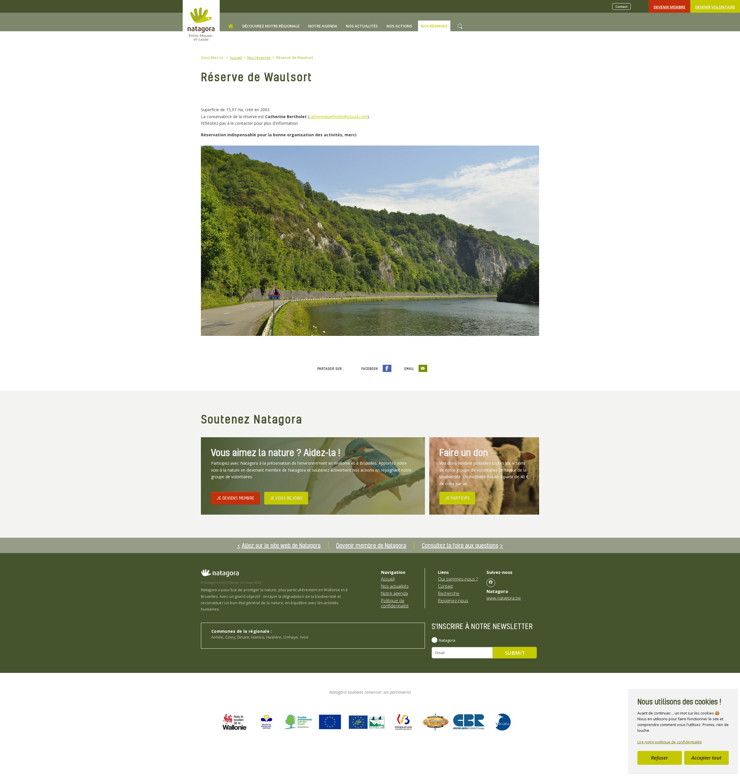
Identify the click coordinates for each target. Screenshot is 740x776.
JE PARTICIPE (457, 497)
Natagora (447, 640)
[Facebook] (490, 582)
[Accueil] (230, 26)
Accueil (388, 579)
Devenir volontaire (715, 7)
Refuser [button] (659, 757)
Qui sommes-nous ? (458, 579)
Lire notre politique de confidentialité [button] (669, 742)
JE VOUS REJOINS (286, 497)
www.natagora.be (503, 598)
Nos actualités (395, 586)
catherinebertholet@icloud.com (338, 116)
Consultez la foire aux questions (460, 545)
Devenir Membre (669, 7)
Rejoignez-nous (453, 600)
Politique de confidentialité (395, 603)
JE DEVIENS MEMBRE (235, 497)
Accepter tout (706, 757)
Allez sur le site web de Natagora (281, 545)
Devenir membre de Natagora (371, 545)
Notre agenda (394, 593)
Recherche (448, 593)
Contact (621, 6)
